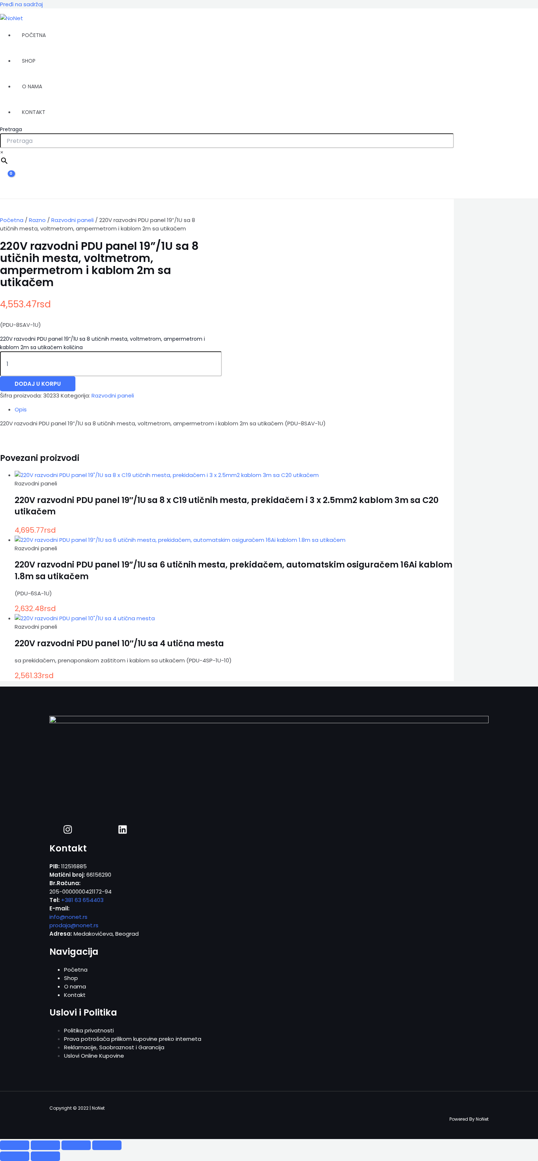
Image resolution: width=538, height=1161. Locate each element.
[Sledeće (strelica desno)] (45, 1156)
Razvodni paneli (72, 220)
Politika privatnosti (89, 1030)
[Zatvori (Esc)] (107, 1145)
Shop (29, 60)
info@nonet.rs (68, 917)
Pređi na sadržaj (21, 4)
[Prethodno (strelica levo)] (14, 1156)
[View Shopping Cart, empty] (6, 180)
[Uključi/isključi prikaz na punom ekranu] (45, 1145)
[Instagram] (67, 832)
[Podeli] (76, 1145)
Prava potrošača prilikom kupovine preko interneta (132, 1039)
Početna (34, 35)
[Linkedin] (122, 832)
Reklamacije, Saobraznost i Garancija (114, 1047)
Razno (37, 220)
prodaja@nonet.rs (73, 925)
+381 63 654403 (82, 900)
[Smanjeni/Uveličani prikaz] (14, 1145)
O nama (32, 86)
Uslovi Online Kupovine (94, 1056)
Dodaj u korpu (38, 384)
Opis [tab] (21, 409)
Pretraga (11, 129)
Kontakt (33, 112)
